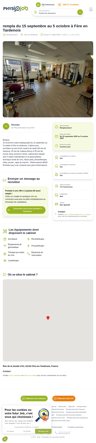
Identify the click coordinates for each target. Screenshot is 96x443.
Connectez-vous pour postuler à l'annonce (27, 210)
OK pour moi (43, 431)
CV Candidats (71, 5)
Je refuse (10, 431)
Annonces (48, 5)
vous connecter (70, 214)
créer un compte (84, 214)
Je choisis (27, 431)
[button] (5, 439)
